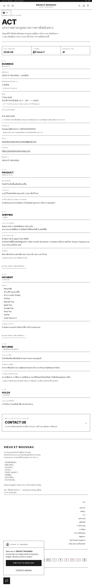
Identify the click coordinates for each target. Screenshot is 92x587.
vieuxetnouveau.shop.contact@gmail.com (19, 142)
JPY (89, 0)
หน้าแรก (82, 508)
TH (86, 0)
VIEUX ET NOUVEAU (46, 6)
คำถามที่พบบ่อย (80, 533)
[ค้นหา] (79, 6)
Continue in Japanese (24, 570)
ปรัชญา (82, 511)
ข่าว (84, 515)
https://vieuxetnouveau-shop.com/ (16, 151)
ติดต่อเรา (82, 537)
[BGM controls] (83, 6)
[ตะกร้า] (88, 6)
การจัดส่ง (82, 529)
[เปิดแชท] (6, 580)
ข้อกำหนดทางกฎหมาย (77, 540)
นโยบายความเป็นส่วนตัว (77, 544)
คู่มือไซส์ (82, 522)
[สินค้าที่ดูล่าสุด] (13, 6)
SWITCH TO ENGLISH (23, 563)
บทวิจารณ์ (81, 518)
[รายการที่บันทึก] (8, 6)
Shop (83, 502)
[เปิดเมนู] (4, 6)
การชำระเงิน (81, 526)
